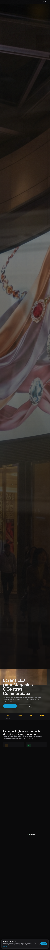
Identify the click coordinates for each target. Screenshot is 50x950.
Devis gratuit (18, 850)
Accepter (44, 943)
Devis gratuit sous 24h (10, 706)
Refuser (36, 943)
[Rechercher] (43, 2)
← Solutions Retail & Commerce (9, 673)
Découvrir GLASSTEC (7, 850)
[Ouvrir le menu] (46, 2)
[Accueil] (6, 2)
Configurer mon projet (25, 706)
